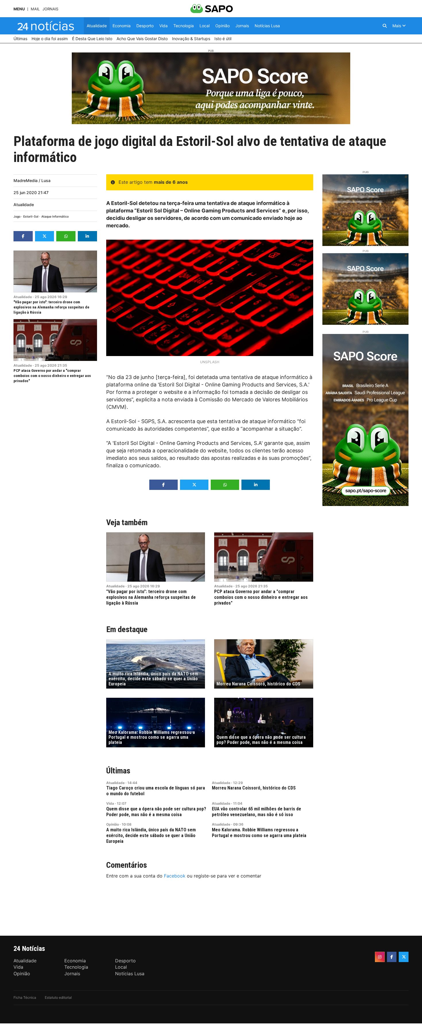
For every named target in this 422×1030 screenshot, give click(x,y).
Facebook (174, 876)
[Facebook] (392, 957)
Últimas (118, 770)
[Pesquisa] (385, 25)
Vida (110, 803)
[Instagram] (380, 957)
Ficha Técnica (24, 997)
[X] (404, 957)
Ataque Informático (55, 216)
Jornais (50, 9)
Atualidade (23, 204)
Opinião (112, 824)
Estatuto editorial (58, 997)
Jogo (16, 216)
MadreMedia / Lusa (32, 180)
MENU (19, 9)
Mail (35, 9)
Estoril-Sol (30, 216)
